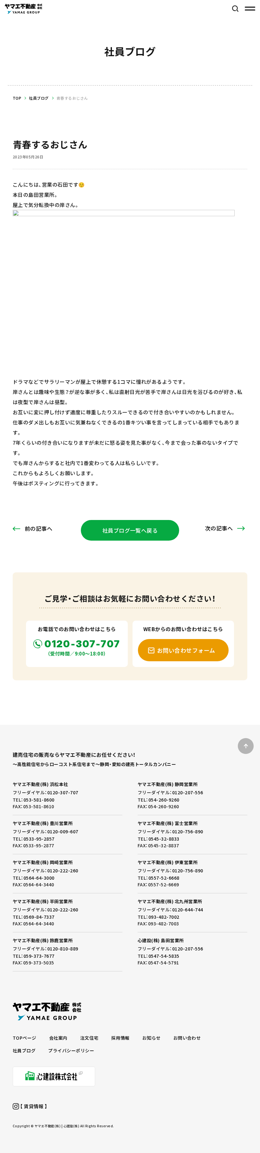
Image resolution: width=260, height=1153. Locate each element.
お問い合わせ (187, 1038)
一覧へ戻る (130, 530)
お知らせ (151, 1038)
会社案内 (58, 1038)
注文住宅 (89, 1038)
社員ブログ (39, 98)
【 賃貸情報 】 (33, 1106)
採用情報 (120, 1038)
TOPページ (24, 1038)
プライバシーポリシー (71, 1050)
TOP (17, 98)
